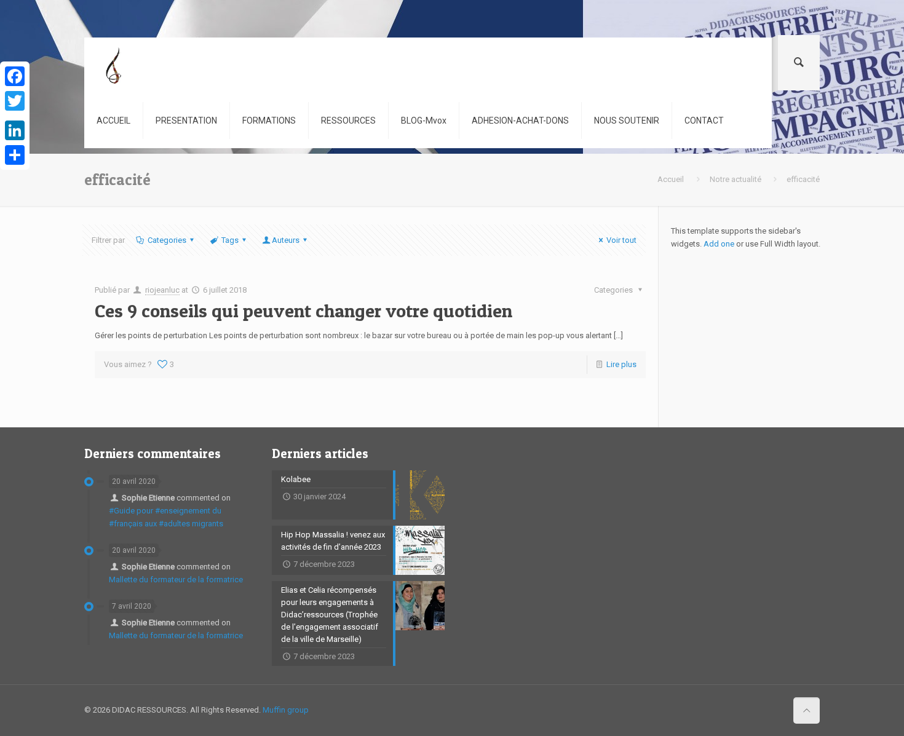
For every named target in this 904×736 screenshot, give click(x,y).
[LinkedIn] (14, 130)
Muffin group (286, 709)
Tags (230, 240)
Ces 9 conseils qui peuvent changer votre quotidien (303, 310)
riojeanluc (162, 290)
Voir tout (621, 240)
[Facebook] (14, 76)
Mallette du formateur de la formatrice (176, 579)
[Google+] (14, 115)
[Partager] (14, 155)
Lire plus (621, 364)
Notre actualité (735, 179)
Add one (719, 243)
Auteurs (285, 240)
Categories (167, 240)
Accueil (670, 179)
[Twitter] (14, 101)
